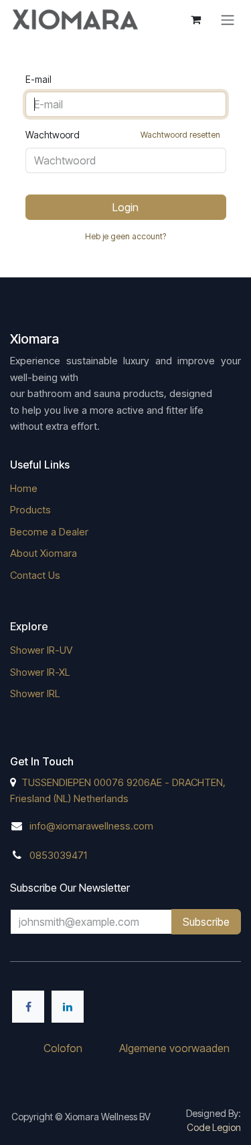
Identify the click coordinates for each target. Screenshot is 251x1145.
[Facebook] (28, 1007)
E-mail (38, 79)
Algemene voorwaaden (174, 1048)
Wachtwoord (122, 134)
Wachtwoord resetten (180, 135)
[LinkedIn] (68, 1007)
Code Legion (214, 1127)
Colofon (63, 1048)
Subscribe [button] (206, 921)
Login (125, 207)
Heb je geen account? (125, 236)
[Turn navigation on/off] (227, 19)
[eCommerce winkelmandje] (195, 19)
